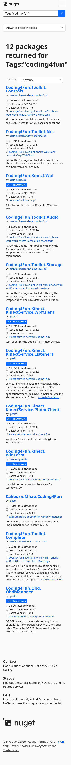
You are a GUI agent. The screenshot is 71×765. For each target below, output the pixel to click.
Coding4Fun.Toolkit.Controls (26, 89)
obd (11, 616)
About (32, 741)
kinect (26, 200)
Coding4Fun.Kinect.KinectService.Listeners (29, 352)
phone (54, 111)
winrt (39, 111)
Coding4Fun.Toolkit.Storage (34, 264)
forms (45, 479)
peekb (23, 179)
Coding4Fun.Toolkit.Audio (32, 217)
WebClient (28, 155)
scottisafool (40, 95)
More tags (44, 114)
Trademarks (11, 750)
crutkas (14, 95)
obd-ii (24, 616)
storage (32, 288)
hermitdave (26, 95)
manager (56, 516)
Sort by (11, 79)
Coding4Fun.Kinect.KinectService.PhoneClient (32, 407)
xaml (30, 114)
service (21, 336)
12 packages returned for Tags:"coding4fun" (34, 55)
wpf (33, 200)
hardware (48, 616)
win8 (45, 284)
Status (8, 678)
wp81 (15, 114)
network (11, 155)
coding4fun (16, 111)
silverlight (29, 111)
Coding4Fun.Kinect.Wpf (30, 175)
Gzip (19, 155)
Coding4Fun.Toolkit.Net (30, 131)
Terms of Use (46, 741)
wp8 (8, 114)
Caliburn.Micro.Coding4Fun (34, 496)
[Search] (61, 13)
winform (55, 479)
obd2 (17, 616)
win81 (46, 111)
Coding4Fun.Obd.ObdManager (23, 590)
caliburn (14, 516)
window (46, 516)
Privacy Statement (44, 746)
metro (22, 114)
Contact (10, 661)
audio (36, 240)
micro (22, 516)
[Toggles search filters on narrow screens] (61, 27)
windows (36, 479)
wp (35, 114)
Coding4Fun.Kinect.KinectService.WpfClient (30, 310)
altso (13, 500)
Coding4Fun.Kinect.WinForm (25, 453)
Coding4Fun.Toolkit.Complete (26, 535)
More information (48, 397)
